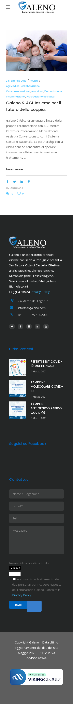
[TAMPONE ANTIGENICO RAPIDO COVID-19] (17, 410)
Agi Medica (12, 86)
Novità (34, 80)
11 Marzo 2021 (38, 371)
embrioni (37, 91)
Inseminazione (15, 96)
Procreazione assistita (41, 96)
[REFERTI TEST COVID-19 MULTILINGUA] (17, 367)
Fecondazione (53, 91)
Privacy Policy (40, 292)
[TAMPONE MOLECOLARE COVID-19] (17, 388)
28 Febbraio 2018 (16, 80)
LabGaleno (16, 188)
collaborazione (30, 86)
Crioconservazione (18, 91)
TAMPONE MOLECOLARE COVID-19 (47, 386)
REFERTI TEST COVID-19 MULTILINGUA (46, 363)
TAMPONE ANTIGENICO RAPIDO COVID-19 (46, 408)
